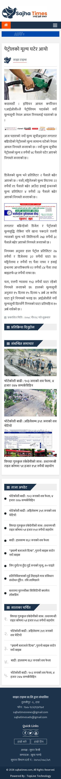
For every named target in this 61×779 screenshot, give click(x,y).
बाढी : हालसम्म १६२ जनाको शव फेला (29, 540)
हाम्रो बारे (22, 741)
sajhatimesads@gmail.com (30, 717)
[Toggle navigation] (55, 25)
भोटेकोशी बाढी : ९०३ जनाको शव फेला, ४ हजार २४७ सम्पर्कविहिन (29, 383)
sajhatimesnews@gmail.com (30, 712)
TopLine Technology (39, 776)
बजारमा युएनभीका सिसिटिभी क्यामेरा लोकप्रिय (29, 592)
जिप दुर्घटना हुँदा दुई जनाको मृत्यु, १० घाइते (31, 565)
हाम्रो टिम (38, 741)
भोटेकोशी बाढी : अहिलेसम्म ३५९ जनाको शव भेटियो (30, 424)
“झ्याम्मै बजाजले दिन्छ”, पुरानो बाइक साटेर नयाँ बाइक (32, 552)
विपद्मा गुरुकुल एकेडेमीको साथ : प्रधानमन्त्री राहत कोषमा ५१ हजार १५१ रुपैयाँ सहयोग (30, 464)
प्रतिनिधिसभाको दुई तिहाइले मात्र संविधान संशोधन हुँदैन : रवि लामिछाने (31, 578)
